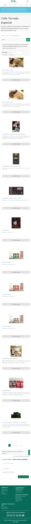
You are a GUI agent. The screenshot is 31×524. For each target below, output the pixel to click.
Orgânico (12, 54)
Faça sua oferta (4, 508)
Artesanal (5, 54)
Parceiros (3, 492)
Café (7, 35)
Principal (3, 35)
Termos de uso (19, 497)
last (21, 445)
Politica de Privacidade (15, 9)
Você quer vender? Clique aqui (21, 456)
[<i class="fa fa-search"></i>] (26, 4)
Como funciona (4, 490)
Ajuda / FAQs (18, 498)
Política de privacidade (20, 496)
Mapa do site (4, 494)
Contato (17, 501)
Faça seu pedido (19, 491)
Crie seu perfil (18, 490)
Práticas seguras (19, 499)
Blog (2, 491)
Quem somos (4, 489)
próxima (16, 445)
